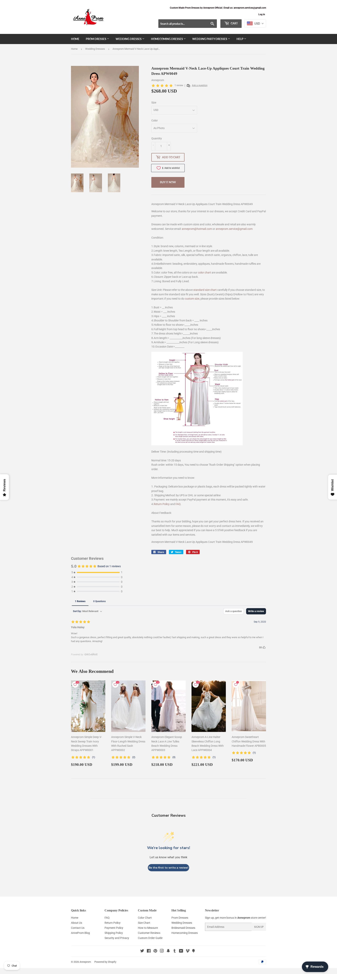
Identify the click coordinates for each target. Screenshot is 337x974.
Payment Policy (114, 927)
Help (240, 39)
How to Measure (148, 927)
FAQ (178, 504)
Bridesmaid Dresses (183, 927)
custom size (192, 298)
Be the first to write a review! (168, 868)
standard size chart (205, 289)
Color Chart (145, 917)
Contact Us (77, 927)
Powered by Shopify (105, 961)
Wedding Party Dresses (210, 39)
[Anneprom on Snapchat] (168, 951)
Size (153, 102)
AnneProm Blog (80, 932)
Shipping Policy (114, 932)
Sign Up (258, 926)
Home (75, 39)
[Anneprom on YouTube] (181, 951)
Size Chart (144, 922)
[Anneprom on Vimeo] (188, 951)
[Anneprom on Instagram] (162, 951)
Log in (261, 14)
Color (154, 120)
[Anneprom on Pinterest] (155, 951)
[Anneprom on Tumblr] (174, 951)
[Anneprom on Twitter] (142, 951)
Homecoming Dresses (167, 39)
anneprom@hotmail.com (197, 228)
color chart (204, 272)
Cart (234, 23)
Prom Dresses (96, 39)
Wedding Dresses (129, 39)
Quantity (156, 138)
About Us (76, 922)
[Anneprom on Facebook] (149, 951)
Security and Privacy (117, 937)
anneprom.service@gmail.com (234, 228)
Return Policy (162, 504)
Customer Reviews (149, 932)
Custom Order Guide (150, 937)
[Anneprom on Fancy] (193, 951)
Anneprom (85, 961)
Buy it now (168, 182)
